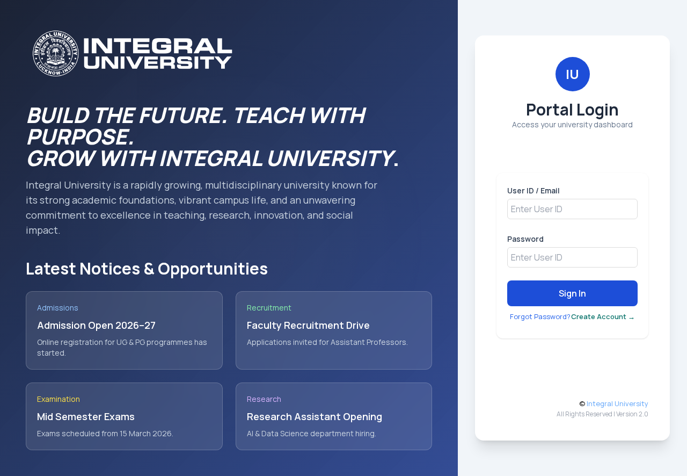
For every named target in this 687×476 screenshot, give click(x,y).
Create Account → (603, 316)
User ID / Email (533, 190)
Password (525, 239)
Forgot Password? (540, 316)
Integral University (617, 403)
